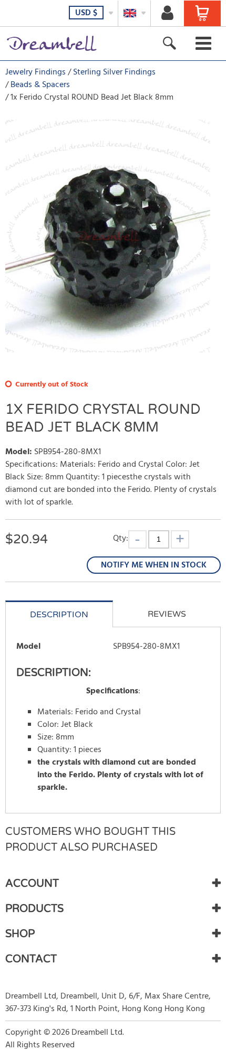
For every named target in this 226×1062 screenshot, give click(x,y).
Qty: (120, 538)
